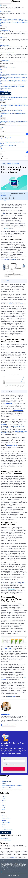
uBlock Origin (11, 589)
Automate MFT (6, 88)
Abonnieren (14, 769)
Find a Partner (3, 113)
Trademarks (13, 857)
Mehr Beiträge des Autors (8, 724)
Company (2, 118)
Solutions (2, 28)
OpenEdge (7, 75)
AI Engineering (3, 27)
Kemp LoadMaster (9, 82)
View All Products (6, 93)
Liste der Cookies (21, 867)
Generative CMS (18, 20)
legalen (3, 213)
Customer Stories (6, 818)
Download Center (22, 97)
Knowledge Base (12, 105)
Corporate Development (21, 121)
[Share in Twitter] (6, 198)
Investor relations (6, 822)
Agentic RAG (10, 19)
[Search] (1, 129)
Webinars (20, 104)
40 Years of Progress (7, 829)
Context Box (25, 20)
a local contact (7, 840)
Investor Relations (4, 126)
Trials (3, 798)
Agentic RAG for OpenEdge (6, 20)
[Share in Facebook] (2, 198)
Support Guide (3, 99)
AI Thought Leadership (5, 11)
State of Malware (18, 410)
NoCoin (19, 582)
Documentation (3, 105)
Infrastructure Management (6, 52)
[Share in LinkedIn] (10, 198)
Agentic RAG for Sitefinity (19, 19)
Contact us (5, 832)
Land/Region (6, 763)
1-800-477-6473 (4, 145)
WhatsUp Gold (17, 82)
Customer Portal (14, 97)
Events (21, 105)
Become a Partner (11, 113)
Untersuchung (8, 403)
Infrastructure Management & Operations (17, 80)
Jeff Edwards (5, 714)
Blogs (17, 105)
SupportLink (9, 142)
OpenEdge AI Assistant (5, 22)
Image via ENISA (6, 280)
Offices (2, 127)
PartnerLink (15, 142)
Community (10, 99)
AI (0, 4)
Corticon (19, 74)
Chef (5, 80)
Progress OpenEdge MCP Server (19, 22)
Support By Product (5, 97)
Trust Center (20, 126)
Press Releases (12, 126)
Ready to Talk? (12, 145)
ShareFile (24, 77)
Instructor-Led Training (5, 110)
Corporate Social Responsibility (7, 122)
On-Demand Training (17, 110)
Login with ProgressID (5, 138)
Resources (2, 102)
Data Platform (3, 19)
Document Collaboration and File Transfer (12, 790)
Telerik (15, 77)
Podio (1, 78)
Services (2, 100)
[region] (14, 868)
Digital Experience (4, 45)
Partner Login (19, 113)
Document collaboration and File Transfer (13, 86)
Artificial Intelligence (5, 30)
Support (2, 96)
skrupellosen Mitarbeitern (10, 259)
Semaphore (8, 74)
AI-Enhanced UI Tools (5, 85)
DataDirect (14, 74)
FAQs (5, 107)
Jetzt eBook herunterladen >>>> (17, 303)
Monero (6, 228)
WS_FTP (6, 91)
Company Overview (5, 121)
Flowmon (2, 82)
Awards (4, 820)
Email (4, 759)
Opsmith (2, 24)
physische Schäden (12, 445)
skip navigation (5, 1)
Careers (25, 126)
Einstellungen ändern (14, 875)
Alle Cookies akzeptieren (14, 871)
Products (2, 66)
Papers (15, 104)
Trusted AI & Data (4, 68)
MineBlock (13, 584)
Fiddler (21, 85)
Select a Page (4, 158)
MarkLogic (2, 74)
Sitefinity (11, 77)
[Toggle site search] (1, 147)
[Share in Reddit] (14, 198)
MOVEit (5, 78)
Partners (2, 111)
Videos (24, 104)
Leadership (12, 121)
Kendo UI (19, 77)
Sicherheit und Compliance (13, 163)
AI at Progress (3, 5)
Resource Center (9, 104)
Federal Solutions (4, 60)
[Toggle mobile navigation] (1, 154)
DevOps (2, 80)
